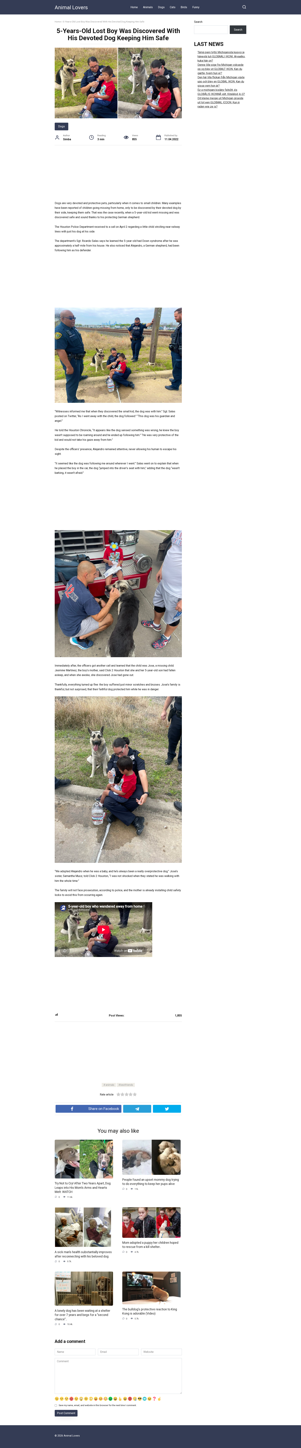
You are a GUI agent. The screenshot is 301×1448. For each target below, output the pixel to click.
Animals (148, 7)
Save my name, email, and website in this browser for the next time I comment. (98, 1405)
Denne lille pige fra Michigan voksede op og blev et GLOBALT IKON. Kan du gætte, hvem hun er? (221, 69)
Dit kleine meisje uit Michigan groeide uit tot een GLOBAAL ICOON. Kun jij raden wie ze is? (220, 102)
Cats (172, 7)
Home (134, 7)
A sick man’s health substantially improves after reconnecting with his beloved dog (83, 1254)
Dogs (161, 7)
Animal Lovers (71, 7)
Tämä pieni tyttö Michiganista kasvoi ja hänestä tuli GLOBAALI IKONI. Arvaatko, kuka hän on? (221, 56)
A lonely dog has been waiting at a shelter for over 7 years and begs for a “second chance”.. (82, 1315)
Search (198, 21)
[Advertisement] (118, 175)
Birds (184, 7)
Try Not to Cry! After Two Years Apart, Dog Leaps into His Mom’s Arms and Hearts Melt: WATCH (83, 1188)
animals (110, 1084)
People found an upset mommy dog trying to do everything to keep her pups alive (150, 1182)
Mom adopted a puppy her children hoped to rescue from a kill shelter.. (150, 1245)
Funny (195, 7)
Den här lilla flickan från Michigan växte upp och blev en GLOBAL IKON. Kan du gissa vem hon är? (221, 81)
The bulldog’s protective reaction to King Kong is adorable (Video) (149, 1311)
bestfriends (126, 1084)
